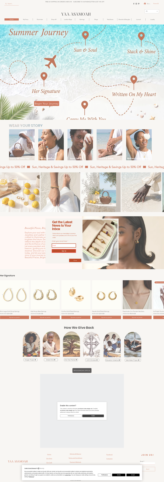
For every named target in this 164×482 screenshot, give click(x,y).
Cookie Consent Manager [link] (30, 468)
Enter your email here (59, 241)
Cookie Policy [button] (68, 475)
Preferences (104, 475)
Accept (133, 475)
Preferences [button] (31, 476)
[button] (75, 260)
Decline (119, 475)
